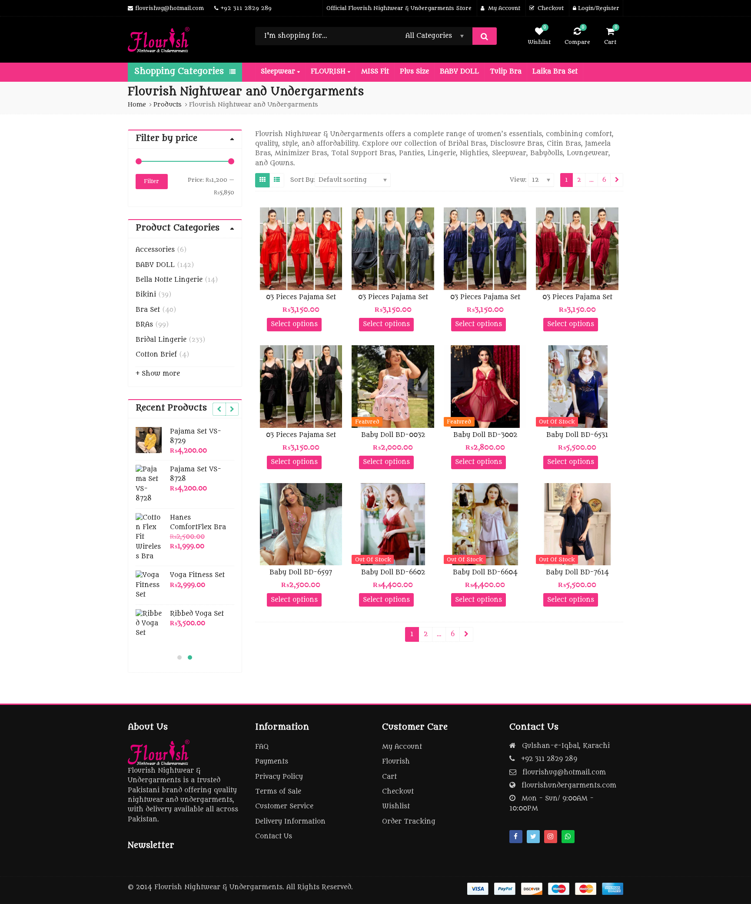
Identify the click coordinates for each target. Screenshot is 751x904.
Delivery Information (290, 821)
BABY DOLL (459, 71)
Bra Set (148, 310)
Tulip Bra (506, 71)
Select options (294, 324)
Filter (151, 181)
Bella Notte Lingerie (169, 280)
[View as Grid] (262, 180)
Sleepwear (279, 71)
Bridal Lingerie (161, 340)
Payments (271, 761)
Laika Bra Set (555, 71)
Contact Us (273, 836)
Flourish (396, 761)
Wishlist (396, 806)
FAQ (262, 747)
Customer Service (284, 806)
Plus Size (414, 71)
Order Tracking (408, 821)
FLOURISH (329, 71)
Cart (389, 777)
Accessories (155, 250)
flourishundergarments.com (569, 785)
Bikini (146, 294)
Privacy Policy (279, 777)
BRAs (144, 324)
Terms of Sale (278, 791)
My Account (402, 747)
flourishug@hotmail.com (564, 772)
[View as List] (276, 180)
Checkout (398, 791)
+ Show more (158, 373)
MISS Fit (375, 71)
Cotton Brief (156, 354)
